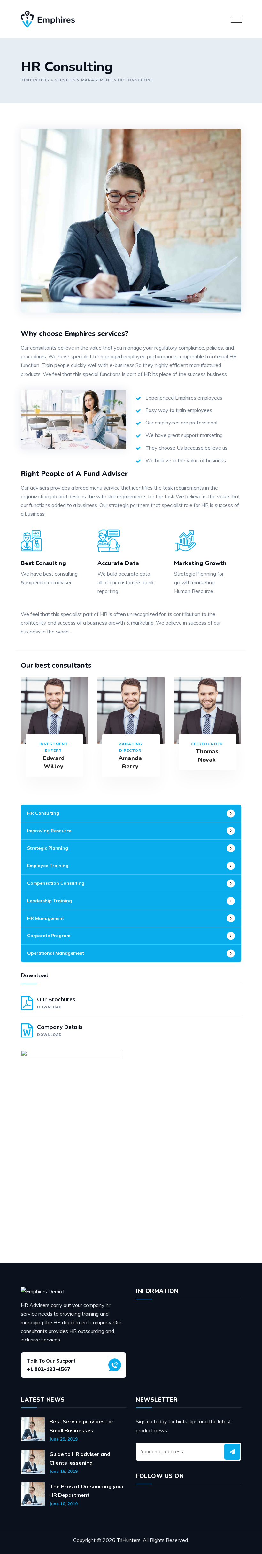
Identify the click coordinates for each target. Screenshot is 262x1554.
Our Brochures (56, 1002)
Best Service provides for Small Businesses (82, 1425)
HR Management (45, 918)
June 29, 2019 (64, 1438)
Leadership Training (49, 901)
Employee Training (47, 865)
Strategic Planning (47, 848)
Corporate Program (48, 935)
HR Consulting (43, 813)
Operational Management (55, 953)
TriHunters (129, 1540)
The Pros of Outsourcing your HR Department (87, 1490)
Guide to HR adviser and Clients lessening (80, 1458)
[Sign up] (232, 1452)
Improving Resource (49, 831)
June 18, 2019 (64, 1471)
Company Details (60, 1030)
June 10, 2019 (64, 1503)
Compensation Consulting (55, 883)
